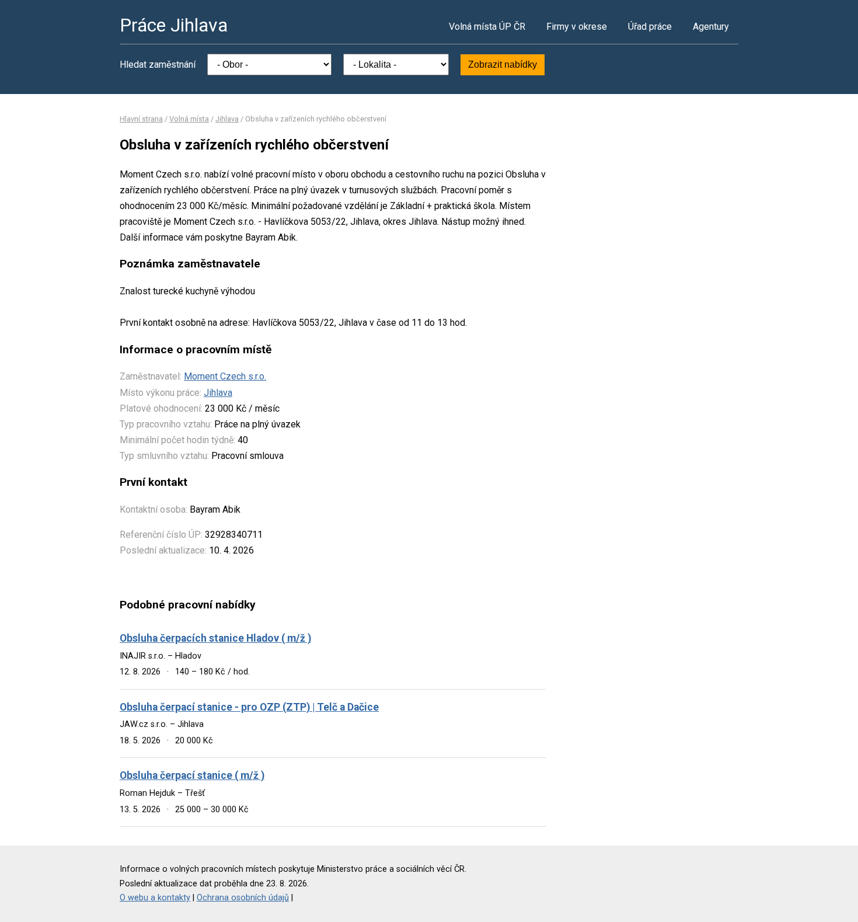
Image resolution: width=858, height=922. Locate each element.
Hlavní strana (141, 118)
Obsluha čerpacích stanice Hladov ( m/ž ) (215, 638)
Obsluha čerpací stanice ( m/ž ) (192, 775)
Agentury (711, 26)
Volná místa (189, 118)
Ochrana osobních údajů (243, 898)
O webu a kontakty (155, 898)
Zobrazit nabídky (502, 64)
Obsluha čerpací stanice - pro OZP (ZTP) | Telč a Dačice (249, 707)
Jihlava (227, 118)
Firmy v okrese (576, 26)
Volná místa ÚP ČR (487, 26)
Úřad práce (650, 26)
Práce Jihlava (174, 25)
